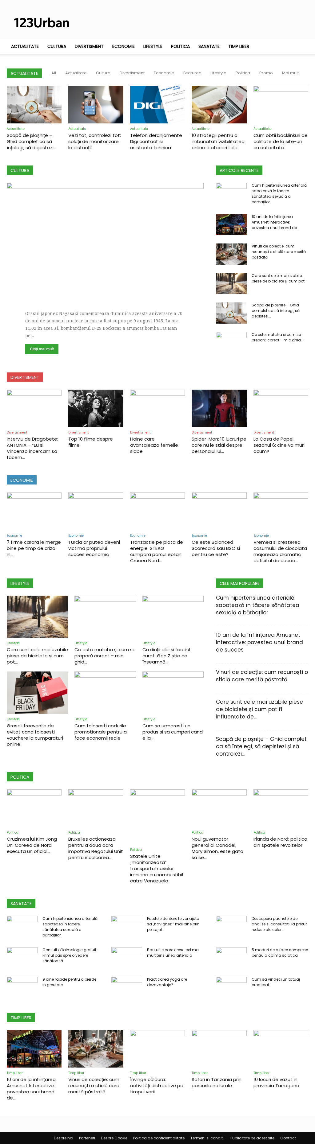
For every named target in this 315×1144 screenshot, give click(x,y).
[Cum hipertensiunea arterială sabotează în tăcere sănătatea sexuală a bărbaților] (231, 193)
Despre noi (63, 1138)
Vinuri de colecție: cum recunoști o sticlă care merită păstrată (279, 251)
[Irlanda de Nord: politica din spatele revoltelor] (280, 808)
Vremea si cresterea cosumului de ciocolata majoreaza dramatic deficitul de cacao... (280, 551)
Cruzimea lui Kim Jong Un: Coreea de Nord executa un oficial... (32, 845)
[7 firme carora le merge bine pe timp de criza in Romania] (34, 511)
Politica (180, 46)
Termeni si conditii (207, 1138)
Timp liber (238, 46)
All (53, 73)
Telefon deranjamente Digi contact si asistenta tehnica (156, 141)
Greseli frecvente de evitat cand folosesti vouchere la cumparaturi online (35, 734)
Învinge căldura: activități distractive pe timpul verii (156, 1085)
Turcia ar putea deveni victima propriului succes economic (94, 548)
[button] (300, 46)
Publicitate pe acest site (252, 1138)
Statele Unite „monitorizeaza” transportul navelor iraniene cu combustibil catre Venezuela (156, 868)
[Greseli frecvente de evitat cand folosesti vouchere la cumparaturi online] (37, 692)
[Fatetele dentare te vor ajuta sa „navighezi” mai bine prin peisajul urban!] (126, 926)
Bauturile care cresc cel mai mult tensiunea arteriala (173, 952)
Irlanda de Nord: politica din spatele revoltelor (280, 842)
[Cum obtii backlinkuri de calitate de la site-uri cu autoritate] (280, 104)
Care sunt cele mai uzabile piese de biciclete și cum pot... (279, 278)
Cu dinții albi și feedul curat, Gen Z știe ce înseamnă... (166, 655)
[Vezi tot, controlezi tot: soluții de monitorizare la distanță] (95, 104)
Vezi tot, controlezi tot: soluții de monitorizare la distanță (94, 141)
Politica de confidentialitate (159, 1138)
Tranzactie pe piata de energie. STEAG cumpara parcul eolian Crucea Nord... (156, 551)
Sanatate (209, 46)
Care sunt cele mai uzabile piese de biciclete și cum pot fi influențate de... (259, 709)
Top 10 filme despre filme (90, 442)
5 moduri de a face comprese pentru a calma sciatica (280, 952)
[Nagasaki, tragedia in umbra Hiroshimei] (105, 237)
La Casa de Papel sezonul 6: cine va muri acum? (279, 445)
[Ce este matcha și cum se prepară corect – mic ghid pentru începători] (231, 342)
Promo (266, 73)
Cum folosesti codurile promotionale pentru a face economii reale (100, 731)
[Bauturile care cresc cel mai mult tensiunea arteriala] (126, 958)
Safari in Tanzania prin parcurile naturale (216, 1082)
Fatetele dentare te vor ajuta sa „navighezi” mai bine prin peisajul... (173, 924)
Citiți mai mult (42, 349)
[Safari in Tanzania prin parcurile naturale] (219, 1049)
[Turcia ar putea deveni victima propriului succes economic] (95, 511)
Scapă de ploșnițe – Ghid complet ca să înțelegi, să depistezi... (31, 141)
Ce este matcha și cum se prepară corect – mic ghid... (278, 337)
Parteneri (87, 1138)
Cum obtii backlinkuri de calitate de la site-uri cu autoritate (280, 141)
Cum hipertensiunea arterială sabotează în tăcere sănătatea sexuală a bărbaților (279, 193)
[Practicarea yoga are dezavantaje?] (126, 987)
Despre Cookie (114, 1138)
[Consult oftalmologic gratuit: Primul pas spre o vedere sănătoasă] (22, 958)
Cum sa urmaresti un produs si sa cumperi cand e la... (172, 731)
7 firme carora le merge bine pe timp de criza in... (34, 548)
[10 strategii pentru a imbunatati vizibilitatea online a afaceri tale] (219, 104)
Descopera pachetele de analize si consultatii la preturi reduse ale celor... (280, 924)
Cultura (56, 46)
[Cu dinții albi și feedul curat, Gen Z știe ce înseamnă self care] (173, 617)
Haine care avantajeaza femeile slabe (154, 445)
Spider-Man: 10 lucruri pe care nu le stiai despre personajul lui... (219, 445)
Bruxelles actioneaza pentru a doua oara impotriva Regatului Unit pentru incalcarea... (95, 848)
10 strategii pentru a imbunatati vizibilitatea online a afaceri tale (218, 141)
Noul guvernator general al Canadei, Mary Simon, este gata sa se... (217, 848)
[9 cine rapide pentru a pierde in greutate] (22, 987)
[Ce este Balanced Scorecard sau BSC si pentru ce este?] (219, 511)
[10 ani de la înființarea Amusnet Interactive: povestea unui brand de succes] (231, 224)
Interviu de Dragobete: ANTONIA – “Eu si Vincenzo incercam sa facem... (32, 448)
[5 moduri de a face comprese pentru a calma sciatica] (231, 958)
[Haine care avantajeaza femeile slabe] (157, 408)
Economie (123, 46)
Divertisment (89, 46)
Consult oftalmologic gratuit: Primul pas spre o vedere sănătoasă (69, 955)
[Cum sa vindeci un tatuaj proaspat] (231, 987)
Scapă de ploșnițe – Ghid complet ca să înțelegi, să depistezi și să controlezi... (261, 746)
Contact (288, 1138)
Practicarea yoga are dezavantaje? (167, 982)
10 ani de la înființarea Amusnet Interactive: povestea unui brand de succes (259, 642)
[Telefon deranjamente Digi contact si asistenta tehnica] (157, 104)
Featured (192, 73)
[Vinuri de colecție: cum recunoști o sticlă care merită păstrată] (231, 254)
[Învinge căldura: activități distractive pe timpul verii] (157, 1049)
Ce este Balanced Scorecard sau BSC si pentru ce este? (216, 548)
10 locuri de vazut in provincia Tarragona (276, 1082)
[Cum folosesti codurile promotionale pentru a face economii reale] (105, 692)
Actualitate (25, 46)
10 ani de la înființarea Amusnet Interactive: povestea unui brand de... (276, 222)
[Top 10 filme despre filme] (95, 408)
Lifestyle (152, 46)
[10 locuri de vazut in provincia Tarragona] (280, 1049)
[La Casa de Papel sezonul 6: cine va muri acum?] (280, 408)
